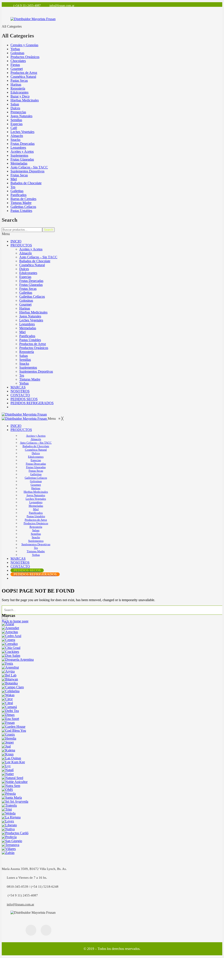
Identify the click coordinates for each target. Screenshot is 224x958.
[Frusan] (8, 722)
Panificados (18, 195)
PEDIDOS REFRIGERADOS (32, 403)
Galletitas (16, 191)
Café (13, 128)
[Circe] (7, 699)
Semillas (16, 120)
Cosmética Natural (23, 76)
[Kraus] (8, 754)
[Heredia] (9, 738)
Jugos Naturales (21, 116)
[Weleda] (9, 813)
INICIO (15, 241)
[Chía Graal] (11, 648)
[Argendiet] (10, 628)
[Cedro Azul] (11, 636)
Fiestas (15, 65)
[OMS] (7, 790)
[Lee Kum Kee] (13, 762)
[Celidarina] (10, 691)
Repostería (17, 88)
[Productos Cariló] (15, 833)
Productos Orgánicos (24, 57)
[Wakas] (8, 695)
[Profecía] (9, 837)
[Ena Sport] (10, 719)
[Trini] (7, 809)
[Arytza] (8, 671)
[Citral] (7, 703)
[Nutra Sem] (11, 786)
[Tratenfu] (9, 805)
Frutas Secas (19, 175)
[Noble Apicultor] (15, 782)
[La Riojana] (11, 817)
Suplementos (19, 155)
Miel (13, 179)
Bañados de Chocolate (26, 183)
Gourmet (16, 69)
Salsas (14, 104)
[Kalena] (8, 750)
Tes (12, 187)
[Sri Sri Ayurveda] (15, 801)
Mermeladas (18, 163)
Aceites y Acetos (22, 151)
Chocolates (18, 61)
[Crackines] (10, 651)
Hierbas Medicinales (24, 100)
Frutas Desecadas (22, 143)
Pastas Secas (19, 80)
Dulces (15, 108)
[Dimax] (8, 715)
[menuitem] (15, 426)
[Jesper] (8, 742)
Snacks (15, 140)
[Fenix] (7, 663)
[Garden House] (13, 726)
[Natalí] (8, 770)
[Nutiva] (8, 829)
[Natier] (8, 774)
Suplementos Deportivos (27, 171)
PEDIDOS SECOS (24, 399)
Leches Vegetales (22, 132)
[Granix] (8, 734)
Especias (16, 124)
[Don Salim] (11, 655)
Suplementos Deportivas (36, 371)
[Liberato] (9, 825)
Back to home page (15, 621)
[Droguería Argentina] (18, 659)
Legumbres (18, 147)
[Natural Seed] (12, 778)
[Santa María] (12, 797)
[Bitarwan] (10, 679)
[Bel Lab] (9, 675)
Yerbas (15, 49)
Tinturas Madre (21, 203)
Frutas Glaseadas (22, 159)
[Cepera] (8, 640)
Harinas (15, 84)
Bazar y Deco (20, 96)
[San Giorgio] (12, 841)
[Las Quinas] (11, 758)
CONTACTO (20, 395)
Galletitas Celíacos (23, 207)
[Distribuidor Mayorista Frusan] (24, 414)
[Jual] (6, 746)
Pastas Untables (21, 210)
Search (48, 229)
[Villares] (9, 849)
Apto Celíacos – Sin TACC (38, 257)
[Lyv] (6, 766)
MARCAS (18, 387)
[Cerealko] (10, 644)
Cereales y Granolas (24, 45)
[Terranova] (10, 845)
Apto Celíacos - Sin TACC (29, 167)
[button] (55, 418)
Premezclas (18, 112)
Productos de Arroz (23, 72)
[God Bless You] (14, 730)
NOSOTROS (20, 391)
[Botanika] (10, 683)
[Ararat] (8, 624)
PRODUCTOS (21, 245)
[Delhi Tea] (10, 711)
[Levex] (8, 821)
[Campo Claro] (13, 687)
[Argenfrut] (10, 667)
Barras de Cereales (23, 199)
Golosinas (17, 53)
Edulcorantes (19, 92)
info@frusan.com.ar (20, 904)
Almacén (16, 136)
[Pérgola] (9, 793)
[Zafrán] (8, 853)
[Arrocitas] (10, 632)
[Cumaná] (9, 707)
